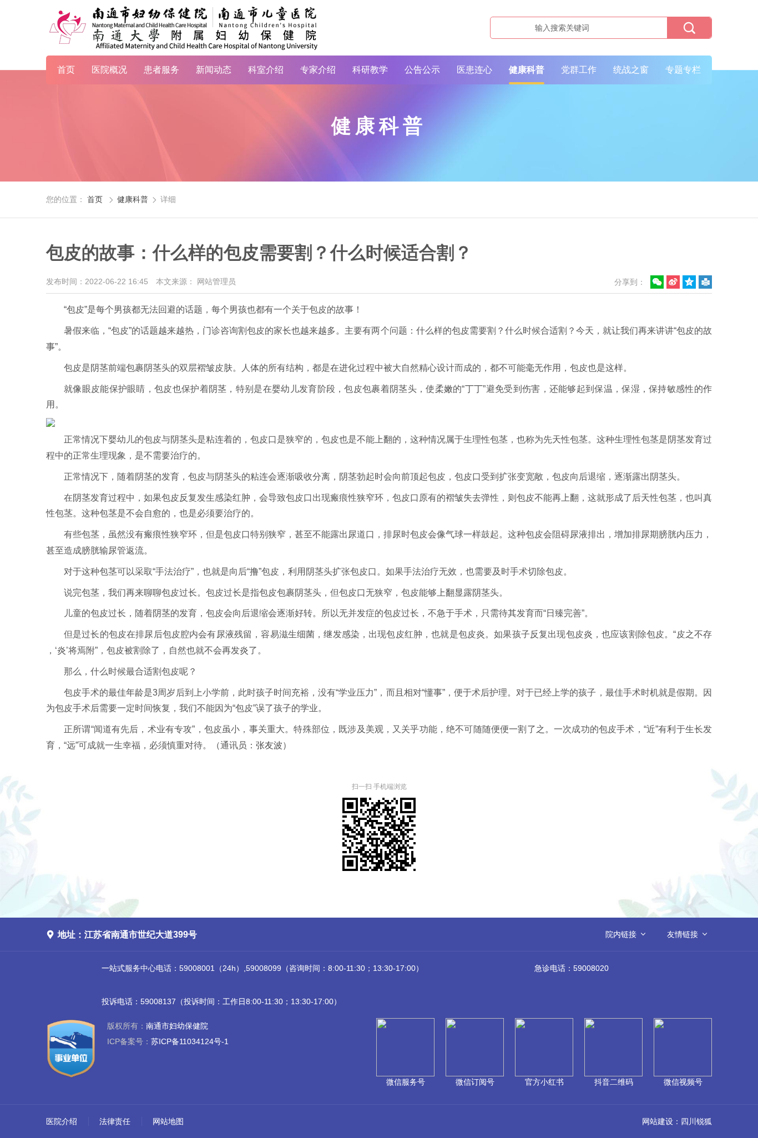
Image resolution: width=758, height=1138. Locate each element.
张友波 (269, 745)
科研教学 (370, 69)
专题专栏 (683, 69)
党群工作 (579, 69)
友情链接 (682, 934)
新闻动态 (213, 69)
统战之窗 (631, 69)
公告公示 (422, 69)
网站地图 (168, 1121)
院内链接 (620, 934)
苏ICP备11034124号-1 (168, 1041)
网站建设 (657, 1121)
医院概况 (109, 69)
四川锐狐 (696, 1121)
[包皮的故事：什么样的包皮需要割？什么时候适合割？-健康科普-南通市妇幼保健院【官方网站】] (185, 28)
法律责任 (114, 1121)
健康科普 (526, 69)
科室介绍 (266, 69)
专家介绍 (318, 69)
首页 (66, 69)
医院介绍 (61, 1121)
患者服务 (161, 69)
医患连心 (474, 69)
